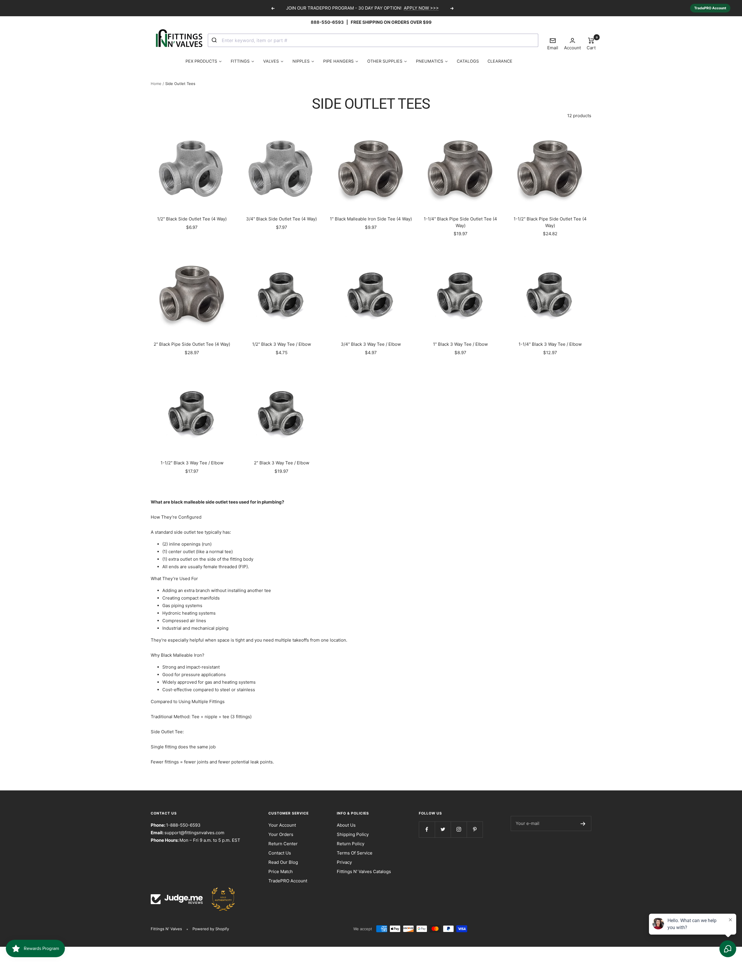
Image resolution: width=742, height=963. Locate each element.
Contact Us (279, 853)
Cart (591, 43)
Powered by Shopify (210, 928)
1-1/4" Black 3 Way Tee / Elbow (550, 344)
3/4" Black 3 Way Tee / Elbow (371, 344)
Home (156, 83)
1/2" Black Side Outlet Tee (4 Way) (192, 219)
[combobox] (373, 40)
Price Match (280, 871)
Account (572, 47)
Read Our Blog (283, 862)
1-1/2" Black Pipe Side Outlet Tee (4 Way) (550, 222)
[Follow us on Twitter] (443, 829)
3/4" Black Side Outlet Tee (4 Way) (281, 219)
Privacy (344, 862)
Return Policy (350, 843)
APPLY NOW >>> (421, 8)
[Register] (583, 823)
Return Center (283, 843)
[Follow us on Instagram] (459, 829)
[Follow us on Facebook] (427, 829)
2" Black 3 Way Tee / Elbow (281, 463)
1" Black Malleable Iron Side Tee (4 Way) (371, 219)
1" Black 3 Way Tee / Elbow (460, 344)
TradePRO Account (710, 8)
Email (552, 43)
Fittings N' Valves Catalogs (364, 871)
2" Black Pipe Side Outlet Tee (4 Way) (192, 344)
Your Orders (280, 834)
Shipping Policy (353, 834)
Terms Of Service (354, 853)
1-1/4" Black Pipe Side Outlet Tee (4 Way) (460, 222)
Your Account (282, 825)
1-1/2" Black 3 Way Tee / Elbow (192, 463)
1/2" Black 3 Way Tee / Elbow (281, 344)
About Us (346, 825)
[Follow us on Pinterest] (475, 829)
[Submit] (215, 40)
